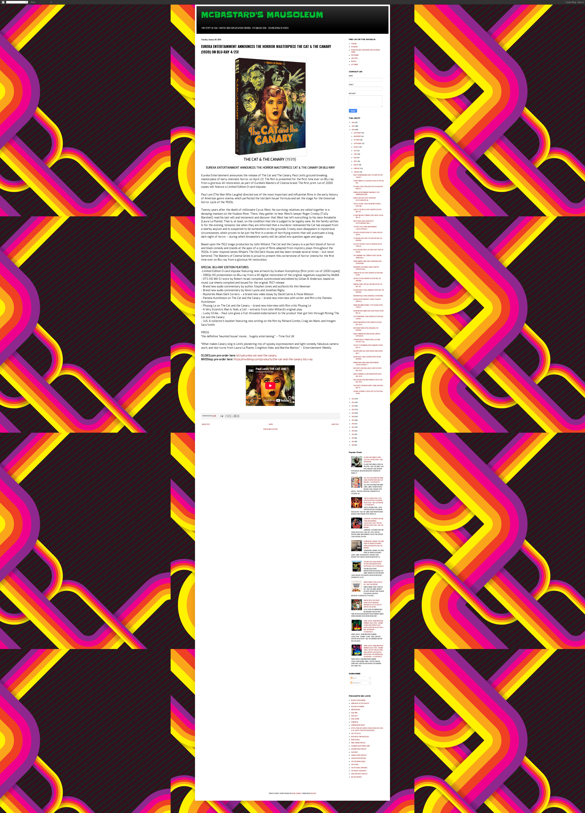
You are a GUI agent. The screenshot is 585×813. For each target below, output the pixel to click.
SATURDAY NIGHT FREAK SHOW (360, 746)
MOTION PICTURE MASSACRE (360, 737)
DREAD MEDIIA (355, 709)
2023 (353, 399)
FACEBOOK (354, 47)
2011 (353, 441)
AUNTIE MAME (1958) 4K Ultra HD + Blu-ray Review (373, 583)
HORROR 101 (354, 722)
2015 (353, 427)
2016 (353, 424)
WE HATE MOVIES (356, 777)
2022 (353, 402)
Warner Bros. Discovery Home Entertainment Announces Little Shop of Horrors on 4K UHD (373, 603)
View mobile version (270, 429)
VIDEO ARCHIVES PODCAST (359, 774)
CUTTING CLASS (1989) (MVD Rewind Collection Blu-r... (365, 228)
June (355, 154)
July (355, 151)
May (355, 158)
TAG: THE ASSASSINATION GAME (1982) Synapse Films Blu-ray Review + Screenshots (373, 480)
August (356, 147)
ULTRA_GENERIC (296, 793)
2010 (353, 445)
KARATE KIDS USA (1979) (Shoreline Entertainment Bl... (364, 199)
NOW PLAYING (355, 740)
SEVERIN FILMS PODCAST (358, 749)
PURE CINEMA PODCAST (358, 743)
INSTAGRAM (354, 55)
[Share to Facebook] (235, 415)
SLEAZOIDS (354, 752)
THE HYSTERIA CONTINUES (359, 768)
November (357, 136)
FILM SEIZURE (355, 719)
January (356, 172)
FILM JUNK (354, 713)
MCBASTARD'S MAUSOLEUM (262, 14)
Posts (354, 678)
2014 (353, 431)
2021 (353, 406)
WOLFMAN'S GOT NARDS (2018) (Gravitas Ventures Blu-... (366, 268)
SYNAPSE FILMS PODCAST (359, 755)
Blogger (313, 793)
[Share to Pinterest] (238, 415)
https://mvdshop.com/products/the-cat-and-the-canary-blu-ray (273, 359)
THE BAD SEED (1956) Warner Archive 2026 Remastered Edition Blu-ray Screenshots (374, 564)
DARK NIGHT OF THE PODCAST (360, 703)
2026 (353, 122)
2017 (353, 420)
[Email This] (226, 415)
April (355, 161)
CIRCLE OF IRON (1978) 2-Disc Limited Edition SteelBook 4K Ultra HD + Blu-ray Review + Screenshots (373, 501)
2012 (353, 438)
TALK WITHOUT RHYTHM (358, 758)
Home (271, 424)
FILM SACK (354, 716)
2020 (353, 409)
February (357, 168)
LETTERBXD (354, 64)
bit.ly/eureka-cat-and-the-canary (256, 355)
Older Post (335, 424)
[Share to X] (232, 415)
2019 (353, 413)
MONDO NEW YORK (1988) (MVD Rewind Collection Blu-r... (366, 363)
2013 (353, 434)
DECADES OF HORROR (357, 706)
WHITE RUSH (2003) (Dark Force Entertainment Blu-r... (363, 222)
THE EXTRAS (354, 764)
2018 (353, 416)
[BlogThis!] (229, 415)
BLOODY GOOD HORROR (358, 700)
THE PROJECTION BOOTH (358, 771)
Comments (356, 683)
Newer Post (206, 424)
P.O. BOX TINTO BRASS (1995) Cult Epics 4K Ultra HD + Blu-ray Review (373, 459)
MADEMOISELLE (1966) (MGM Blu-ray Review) (368, 296)
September (358, 143)
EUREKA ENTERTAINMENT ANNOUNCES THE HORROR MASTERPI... (366, 193)
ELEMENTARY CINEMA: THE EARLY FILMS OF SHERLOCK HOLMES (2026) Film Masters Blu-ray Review (374, 544)
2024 (353, 130)
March (356, 165)
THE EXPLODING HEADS (358, 761)
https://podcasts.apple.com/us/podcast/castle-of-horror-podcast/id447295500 (367, 729)
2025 (353, 126)
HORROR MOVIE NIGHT (358, 725)
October (357, 140)
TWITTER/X (354, 58)
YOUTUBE (354, 44)
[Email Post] (221, 416)
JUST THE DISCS (356, 733)
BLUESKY (353, 61)
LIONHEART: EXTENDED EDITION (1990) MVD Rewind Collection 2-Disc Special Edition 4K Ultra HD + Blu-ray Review (373, 523)
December (357, 133)
